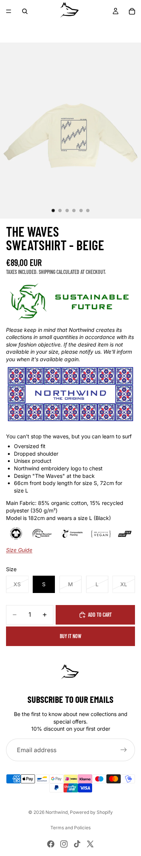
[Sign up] (124, 750)
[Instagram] (63, 843)
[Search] (25, 11)
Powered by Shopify (91, 812)
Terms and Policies (70, 827)
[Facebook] (50, 843)
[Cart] (132, 11)
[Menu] (8, 11)
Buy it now (70, 636)
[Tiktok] (77, 843)
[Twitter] (90, 843)
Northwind (56, 812)
